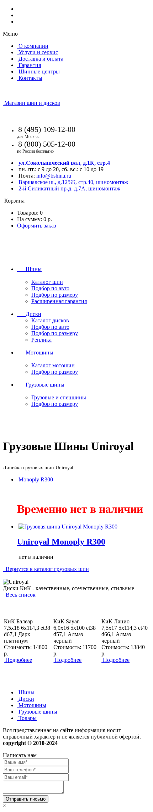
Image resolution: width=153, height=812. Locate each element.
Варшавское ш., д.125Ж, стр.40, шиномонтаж (73, 182)
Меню (10, 34)
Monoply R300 (36, 479)
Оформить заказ (36, 226)
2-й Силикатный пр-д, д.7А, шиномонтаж (69, 188)
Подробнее (18, 660)
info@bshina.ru (53, 176)
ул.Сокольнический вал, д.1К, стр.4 (64, 163)
